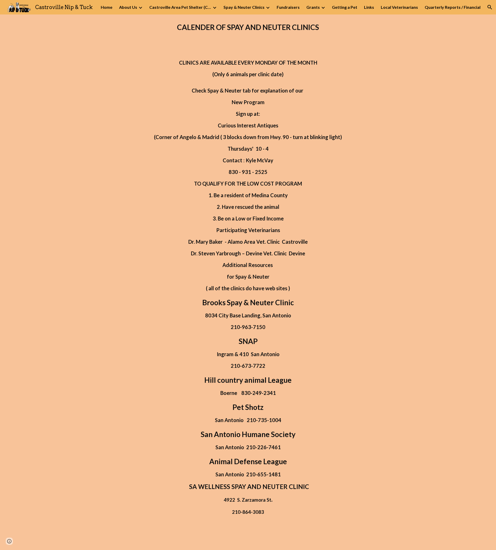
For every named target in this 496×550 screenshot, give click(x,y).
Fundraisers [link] (288, 7)
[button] (490, 7)
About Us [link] (128, 7)
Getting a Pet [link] (344, 7)
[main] (248, 27)
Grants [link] (313, 7)
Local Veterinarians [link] (399, 7)
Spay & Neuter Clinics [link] (244, 7)
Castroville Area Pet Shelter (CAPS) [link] (180, 7)
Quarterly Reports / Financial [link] (453, 7)
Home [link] (106, 7)
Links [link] (369, 7)
